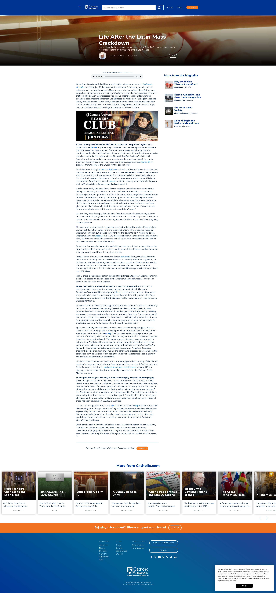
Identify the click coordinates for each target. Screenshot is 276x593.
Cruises (119, 554)
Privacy (130, 584)
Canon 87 (145, 162)
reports (138, 405)
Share (173, 56)
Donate (192, 7)
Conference (121, 551)
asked (112, 181)
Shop (180, 7)
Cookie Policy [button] (243, 578)
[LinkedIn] (175, 557)
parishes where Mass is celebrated (120, 367)
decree (94, 147)
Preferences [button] (233, 580)
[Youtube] (159, 557)
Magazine (104, 31)
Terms (125, 584)
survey (108, 333)
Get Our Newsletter (163, 543)
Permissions (138, 548)
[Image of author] (102, 55)
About (170, 7)
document (125, 256)
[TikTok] (171, 557)
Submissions (138, 545)
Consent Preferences (147, 584)
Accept (244, 586)
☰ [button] (79, 7)
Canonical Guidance (108, 169)
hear (114, 405)
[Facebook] (151, 557)
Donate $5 (142, 448)
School (119, 548)
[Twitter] (155, 557)
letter (118, 292)
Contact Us (136, 584)
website (99, 235)
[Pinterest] (167, 557)
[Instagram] (163, 557)
